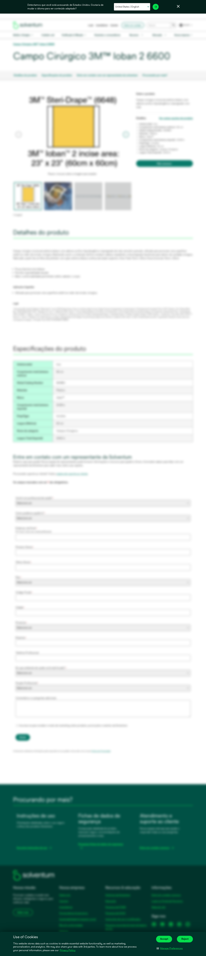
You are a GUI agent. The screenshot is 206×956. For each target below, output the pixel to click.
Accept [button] (164, 938)
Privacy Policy (67, 950)
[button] (169, 948)
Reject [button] (185, 938)
